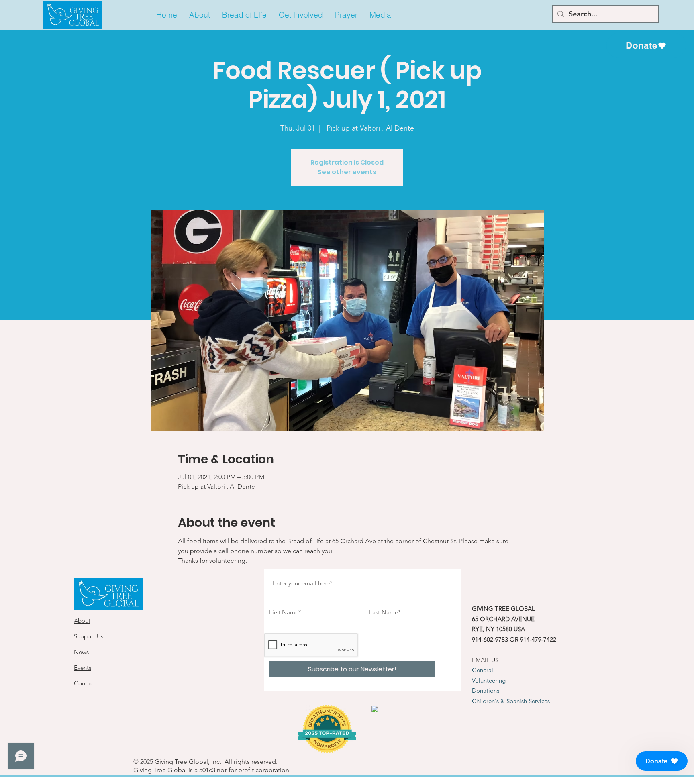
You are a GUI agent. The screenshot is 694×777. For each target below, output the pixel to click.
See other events (347, 172)
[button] (199, 15)
